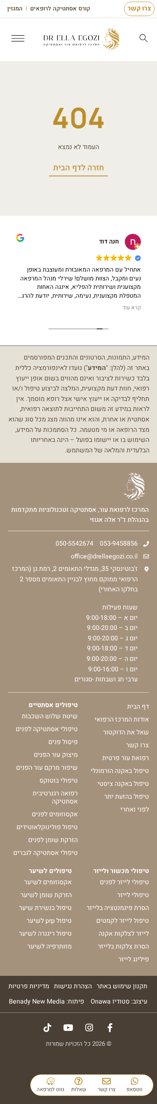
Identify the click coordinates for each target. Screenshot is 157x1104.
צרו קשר (107, 1089)
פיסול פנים (63, 742)
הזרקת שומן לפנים (53, 840)
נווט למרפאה (50, 1089)
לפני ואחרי (134, 809)
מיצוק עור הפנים (56, 755)
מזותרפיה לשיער (49, 946)
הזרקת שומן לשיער (46, 895)
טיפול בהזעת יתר (126, 796)
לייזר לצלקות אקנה (124, 933)
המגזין (15, 9)
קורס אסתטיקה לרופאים (60, 9)
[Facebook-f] (109, 1027)
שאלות (78, 1089)
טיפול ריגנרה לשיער (45, 933)
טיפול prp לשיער (49, 921)
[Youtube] (68, 1027)
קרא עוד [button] (131, 308)
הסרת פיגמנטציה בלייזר (118, 908)
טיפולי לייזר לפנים (124, 882)
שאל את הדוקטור (126, 732)
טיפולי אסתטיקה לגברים (45, 853)
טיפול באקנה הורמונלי (120, 771)
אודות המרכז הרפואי (122, 719)
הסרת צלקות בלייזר (123, 946)
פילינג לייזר (133, 959)
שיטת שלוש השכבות (50, 716)
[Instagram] (89, 1027)
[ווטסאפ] (134, 1081)
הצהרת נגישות (73, 986)
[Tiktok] (47, 1027)
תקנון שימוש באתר (122, 986)
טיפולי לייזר (133, 895)
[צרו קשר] (106, 1081)
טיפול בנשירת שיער (45, 908)
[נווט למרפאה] (50, 1081)
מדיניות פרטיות (28, 986)
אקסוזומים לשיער (48, 882)
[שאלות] (78, 1081)
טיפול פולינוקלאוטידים (47, 827)
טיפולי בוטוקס (58, 780)
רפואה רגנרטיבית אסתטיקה (55, 797)
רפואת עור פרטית (125, 758)
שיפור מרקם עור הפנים (47, 768)
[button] (18, 39)
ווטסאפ (134, 1089)
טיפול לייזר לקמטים (122, 921)
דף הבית (138, 706)
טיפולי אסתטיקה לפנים (47, 729)
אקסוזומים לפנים (55, 814)
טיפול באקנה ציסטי (123, 784)
